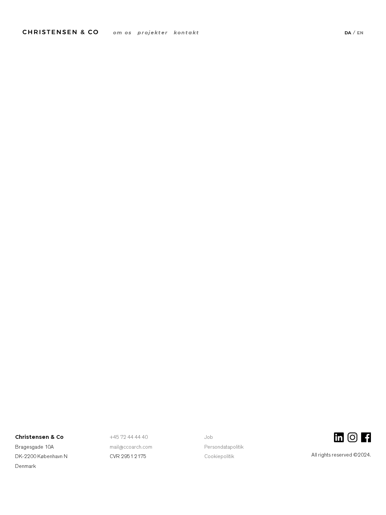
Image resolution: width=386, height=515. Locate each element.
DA (348, 32)
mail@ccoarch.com (131, 447)
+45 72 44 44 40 (129, 437)
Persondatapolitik (224, 447)
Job (208, 437)
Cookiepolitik (219, 456)
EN (360, 32)
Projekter (153, 32)
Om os (122, 32)
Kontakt (186, 32)
